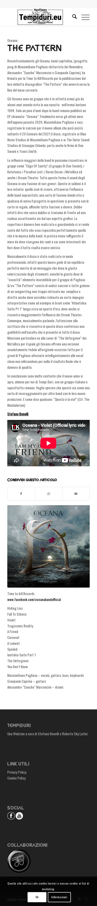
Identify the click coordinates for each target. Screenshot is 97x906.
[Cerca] (72, 16)
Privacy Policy (16, 772)
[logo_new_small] (40, 16)
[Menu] (83, 16)
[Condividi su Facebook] (21, 493)
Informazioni (59, 897)
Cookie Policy (16, 777)
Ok (37, 897)
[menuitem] (72, 16)
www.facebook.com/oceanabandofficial (34, 599)
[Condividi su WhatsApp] (48, 493)
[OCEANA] (48, 546)
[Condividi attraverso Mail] (75, 493)
